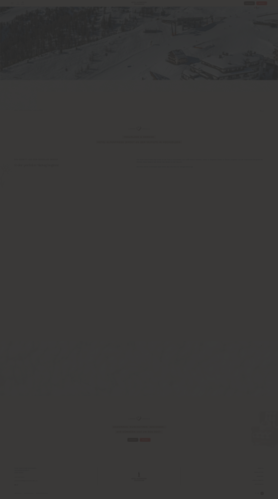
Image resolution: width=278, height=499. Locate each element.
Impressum (141, 250)
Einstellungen (139, 252)
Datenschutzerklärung (143, 248)
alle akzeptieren (139, 261)
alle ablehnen (139, 257)
